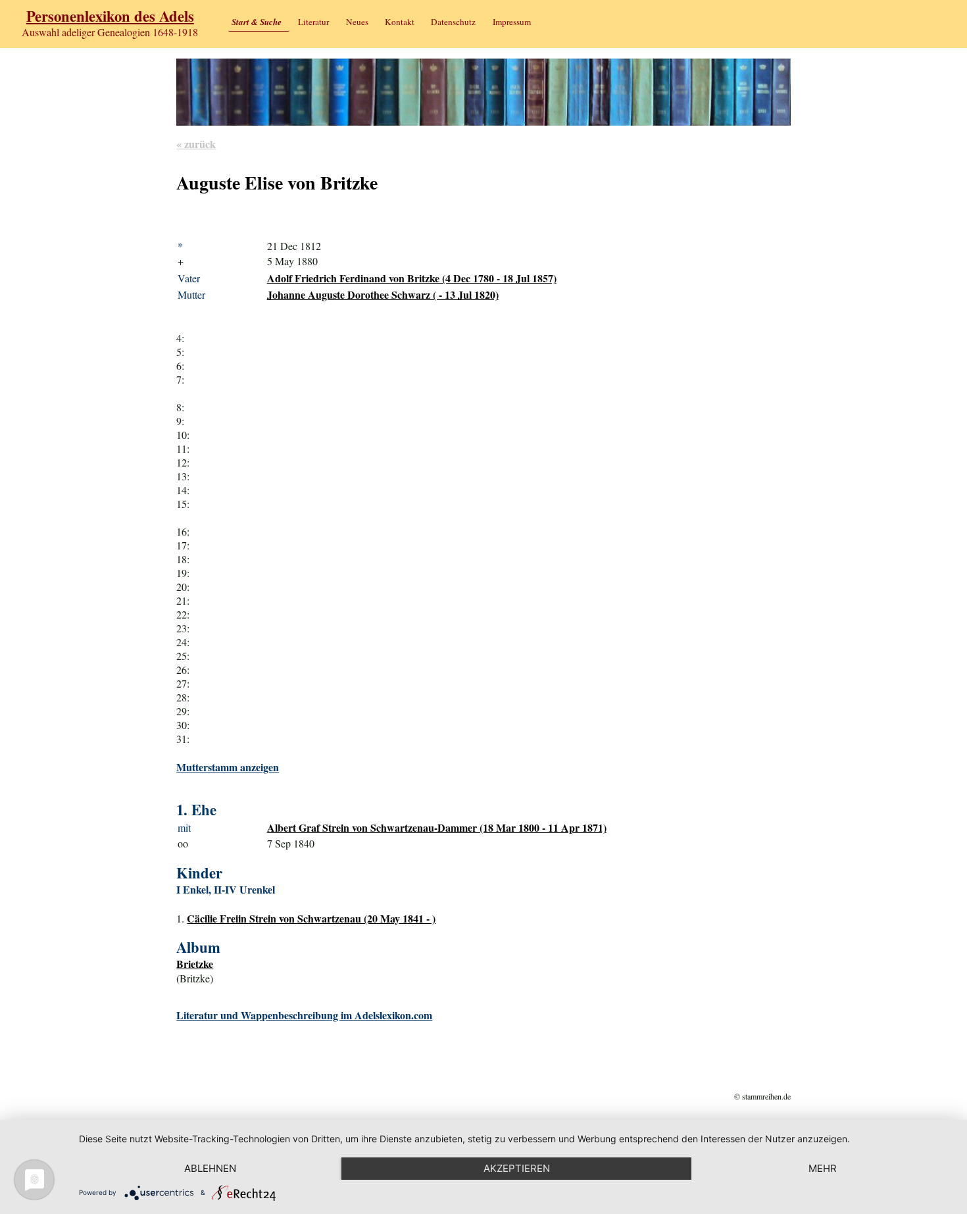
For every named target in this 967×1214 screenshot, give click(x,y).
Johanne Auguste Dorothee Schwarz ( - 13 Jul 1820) (383, 294)
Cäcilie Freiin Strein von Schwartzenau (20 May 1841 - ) (311, 918)
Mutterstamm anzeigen (227, 766)
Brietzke (194, 963)
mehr (822, 1168)
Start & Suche (257, 22)
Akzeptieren (517, 1168)
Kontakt (399, 22)
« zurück (196, 143)
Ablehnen (210, 1168)
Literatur (313, 22)
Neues (357, 22)
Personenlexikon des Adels (110, 16)
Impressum (512, 22)
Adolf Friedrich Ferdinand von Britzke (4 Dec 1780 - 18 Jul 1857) (412, 278)
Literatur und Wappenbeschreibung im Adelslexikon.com (304, 1015)
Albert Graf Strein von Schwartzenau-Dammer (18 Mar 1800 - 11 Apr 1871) (437, 827)
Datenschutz (453, 22)
